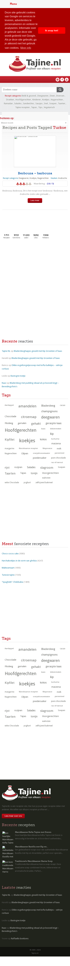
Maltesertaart (8, 568)
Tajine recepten (22, 107)
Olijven (24, 453)
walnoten (46, 478)
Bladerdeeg (48, 405)
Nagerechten (57, 99)
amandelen (27, 406)
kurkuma (55, 439)
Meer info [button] (25, 47)
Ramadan (8, 103)
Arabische (62, 178)
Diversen (60, 96)
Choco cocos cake (10, 553)
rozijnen (18, 467)
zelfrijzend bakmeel (44, 482)
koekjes (27, 440)
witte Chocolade (12, 482)
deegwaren (50, 417)
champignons (49, 411)
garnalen (22, 423)
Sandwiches (28, 103)
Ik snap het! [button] (51, 30)
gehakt (36, 423)
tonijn (34, 473)
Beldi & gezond (29, 96)
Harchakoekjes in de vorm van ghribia (19, 560)
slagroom (46, 467)
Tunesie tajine (8, 575)
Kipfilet (9, 439)
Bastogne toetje (18, 376)
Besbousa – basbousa (35, 173)
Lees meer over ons (13, 816)
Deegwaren (42, 96)
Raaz (4, 383)
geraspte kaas (54, 423)
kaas (43, 429)
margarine (9, 448)
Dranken (10, 99)
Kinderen (36, 99)
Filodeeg (9, 423)
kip (52, 433)
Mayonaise (47, 448)
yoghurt (27, 482)
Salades (17, 103)
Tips (40, 107)
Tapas (34, 107)
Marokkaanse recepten (28, 448)
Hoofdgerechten (23, 99)
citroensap (28, 417)
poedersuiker (39, 457)
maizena (56, 443)
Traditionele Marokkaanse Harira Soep (34, 861)
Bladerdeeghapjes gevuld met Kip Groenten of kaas (38, 351)
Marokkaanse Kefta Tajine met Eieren (33, 832)
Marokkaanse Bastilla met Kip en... (31, 847)
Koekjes (45, 99)
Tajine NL (6, 351)
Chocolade (10, 416)
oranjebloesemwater (41, 453)
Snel (46, 103)
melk (59, 448)
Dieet (52, 96)
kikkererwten (55, 429)
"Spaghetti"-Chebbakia (12, 582)
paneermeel (59, 453)
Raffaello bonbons (19, 938)
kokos (43, 439)
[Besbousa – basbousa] (35, 151)
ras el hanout (57, 462)
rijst (7, 467)
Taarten (61, 103)
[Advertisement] (26, 265)
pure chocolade (58, 458)
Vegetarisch (49, 107)
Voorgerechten (50, 473)
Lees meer (34, 200)
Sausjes (38, 103)
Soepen (52, 103)
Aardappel (9, 405)
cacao (62, 405)
